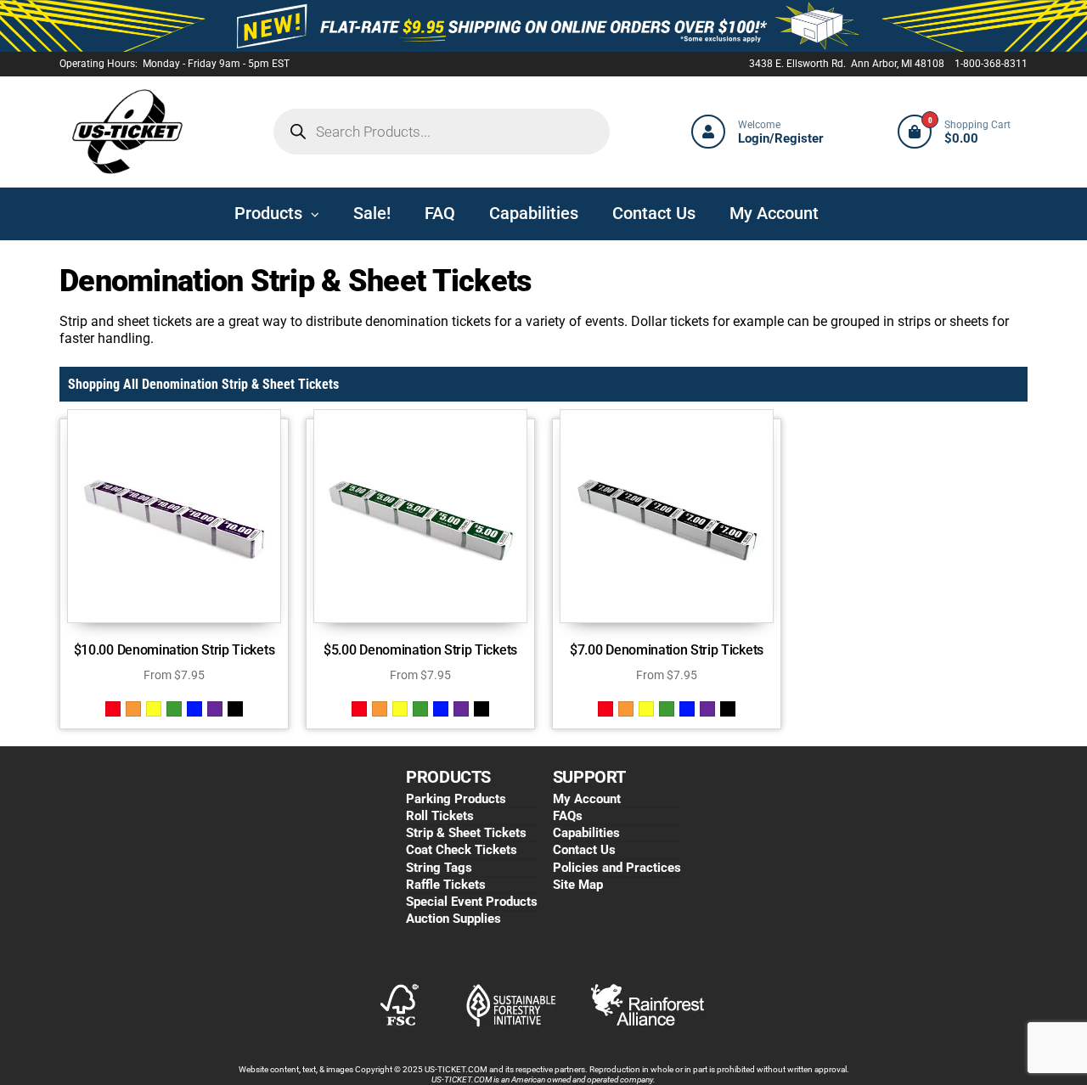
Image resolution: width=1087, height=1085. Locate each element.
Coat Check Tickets (461, 849)
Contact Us (584, 849)
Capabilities (586, 832)
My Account (587, 799)
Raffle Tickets (446, 884)
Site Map (578, 884)
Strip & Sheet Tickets (466, 832)
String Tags (439, 867)
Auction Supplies (453, 918)
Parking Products (456, 799)
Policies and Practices (617, 867)
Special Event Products (472, 901)
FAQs (568, 816)
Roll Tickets (440, 816)
